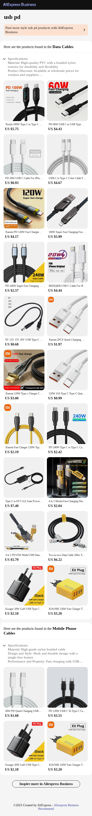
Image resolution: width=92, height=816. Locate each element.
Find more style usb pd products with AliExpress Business (39, 30)
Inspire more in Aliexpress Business (46, 784)
